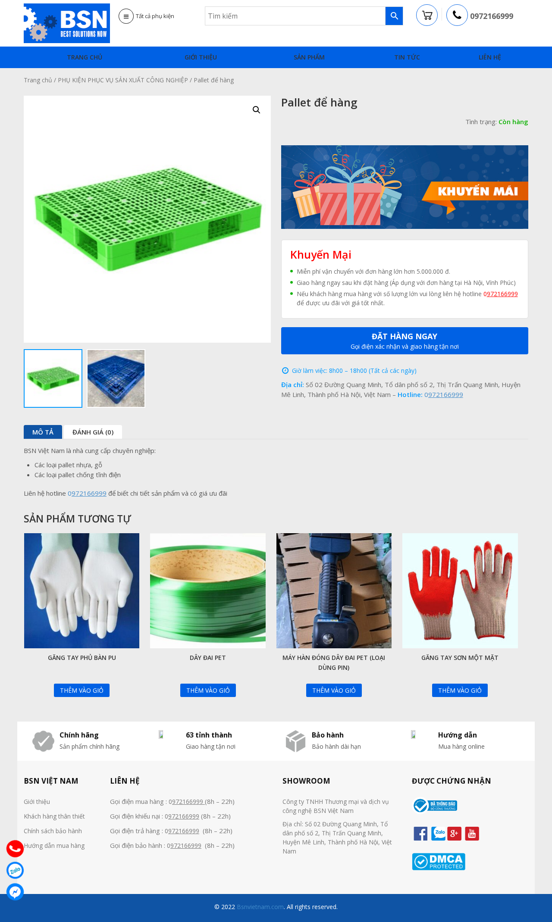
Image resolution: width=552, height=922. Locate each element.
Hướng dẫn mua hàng (54, 845)
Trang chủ (84, 57)
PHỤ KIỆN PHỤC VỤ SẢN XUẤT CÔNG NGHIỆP (123, 80)
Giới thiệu (201, 57)
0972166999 (491, 16)
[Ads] (404, 186)
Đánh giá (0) (92, 432)
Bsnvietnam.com (259, 907)
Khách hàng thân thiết (54, 816)
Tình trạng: (481, 121)
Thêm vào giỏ (82, 690)
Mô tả (42, 432)
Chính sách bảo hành (53, 831)
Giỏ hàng (427, 15)
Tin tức (407, 57)
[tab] (43, 432)
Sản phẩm (309, 57)
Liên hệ (490, 57)
